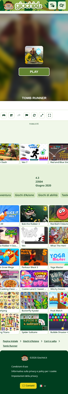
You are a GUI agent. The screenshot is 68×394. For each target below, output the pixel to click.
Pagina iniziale (10, 341)
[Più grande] (42, 115)
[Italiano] (43, 386)
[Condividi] (19, 115)
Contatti (30, 385)
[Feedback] (27, 115)
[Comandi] (4, 115)
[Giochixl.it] (22, 5)
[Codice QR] (11, 115)
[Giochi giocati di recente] (52, 5)
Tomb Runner (10, 345)
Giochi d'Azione (24, 195)
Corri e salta (50, 341)
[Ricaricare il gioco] (34, 115)
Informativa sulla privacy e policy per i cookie (34, 371)
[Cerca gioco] (62, 5)
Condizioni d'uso (19, 366)
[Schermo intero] (49, 115)
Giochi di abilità (47, 195)
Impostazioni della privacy (24, 375)
